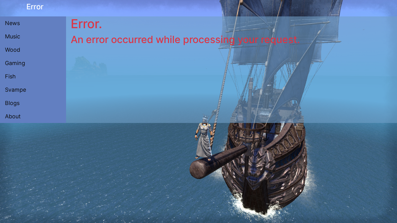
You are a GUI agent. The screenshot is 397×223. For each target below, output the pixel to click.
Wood (12, 49)
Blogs (12, 103)
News (12, 23)
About (13, 116)
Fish (10, 76)
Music (12, 36)
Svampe (15, 89)
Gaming (15, 63)
